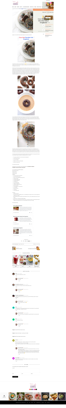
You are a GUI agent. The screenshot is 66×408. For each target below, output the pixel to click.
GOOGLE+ (20, 167)
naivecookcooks (40, 31)
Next (40, 260)
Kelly (16, 307)
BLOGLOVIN (23, 167)
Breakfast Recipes (39, 9)
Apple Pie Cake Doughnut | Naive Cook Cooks (20, 336)
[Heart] (46, 2)
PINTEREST (14, 167)
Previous (12, 260)
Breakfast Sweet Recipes (44, 9)
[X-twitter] (53, 2)
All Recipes (36, 9)
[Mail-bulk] (47, 2)
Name (13, 373)
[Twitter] (25, 241)
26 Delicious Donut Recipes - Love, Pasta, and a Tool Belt (21, 333)
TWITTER (17, 167)
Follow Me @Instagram (4, 397)
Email (22, 373)
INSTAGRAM (29, 166)
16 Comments (47, 31)
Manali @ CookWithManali (19, 295)
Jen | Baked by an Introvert (19, 284)
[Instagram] (50, 2)
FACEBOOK (32, 166)
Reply (16, 298)
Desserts (49, 9)
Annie (16, 273)
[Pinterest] (51, 2)
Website (32, 373)
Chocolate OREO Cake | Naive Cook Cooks (20, 329)
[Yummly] (29, 241)
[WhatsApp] (31, 241)
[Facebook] (49, 2)
